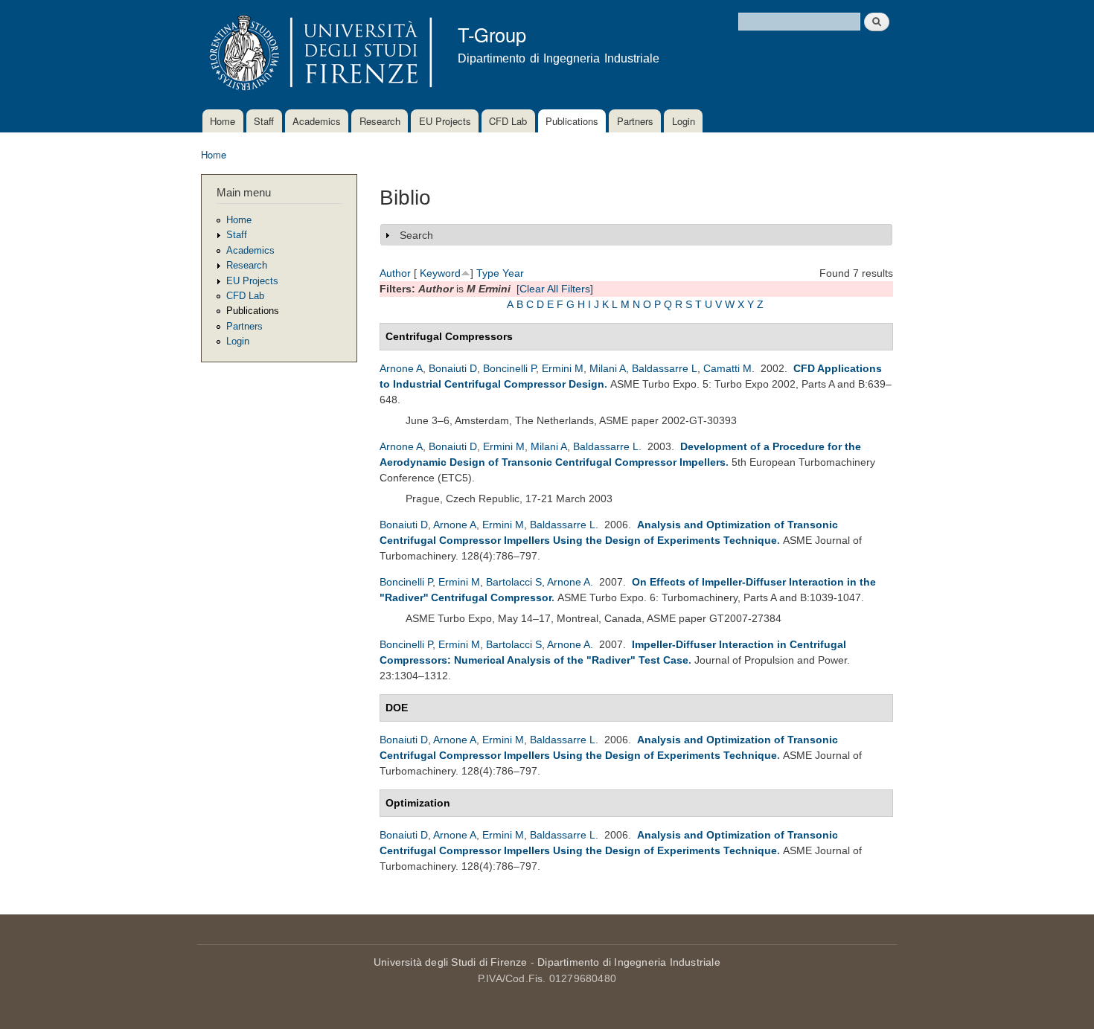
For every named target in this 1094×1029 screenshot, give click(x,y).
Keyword (440, 273)
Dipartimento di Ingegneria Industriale (628, 962)
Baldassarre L (664, 368)
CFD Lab (508, 121)
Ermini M (562, 368)
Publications (572, 121)
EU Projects (445, 121)
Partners (635, 121)
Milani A (607, 368)
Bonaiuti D (453, 368)
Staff (264, 121)
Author (395, 273)
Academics (316, 121)
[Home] (318, 54)
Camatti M (727, 368)
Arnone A (401, 368)
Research (379, 121)
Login (683, 121)
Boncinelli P (509, 368)
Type (487, 273)
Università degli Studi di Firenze (451, 962)
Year (513, 273)
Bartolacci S (514, 582)
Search (416, 235)
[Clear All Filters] (554, 289)
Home (222, 121)
